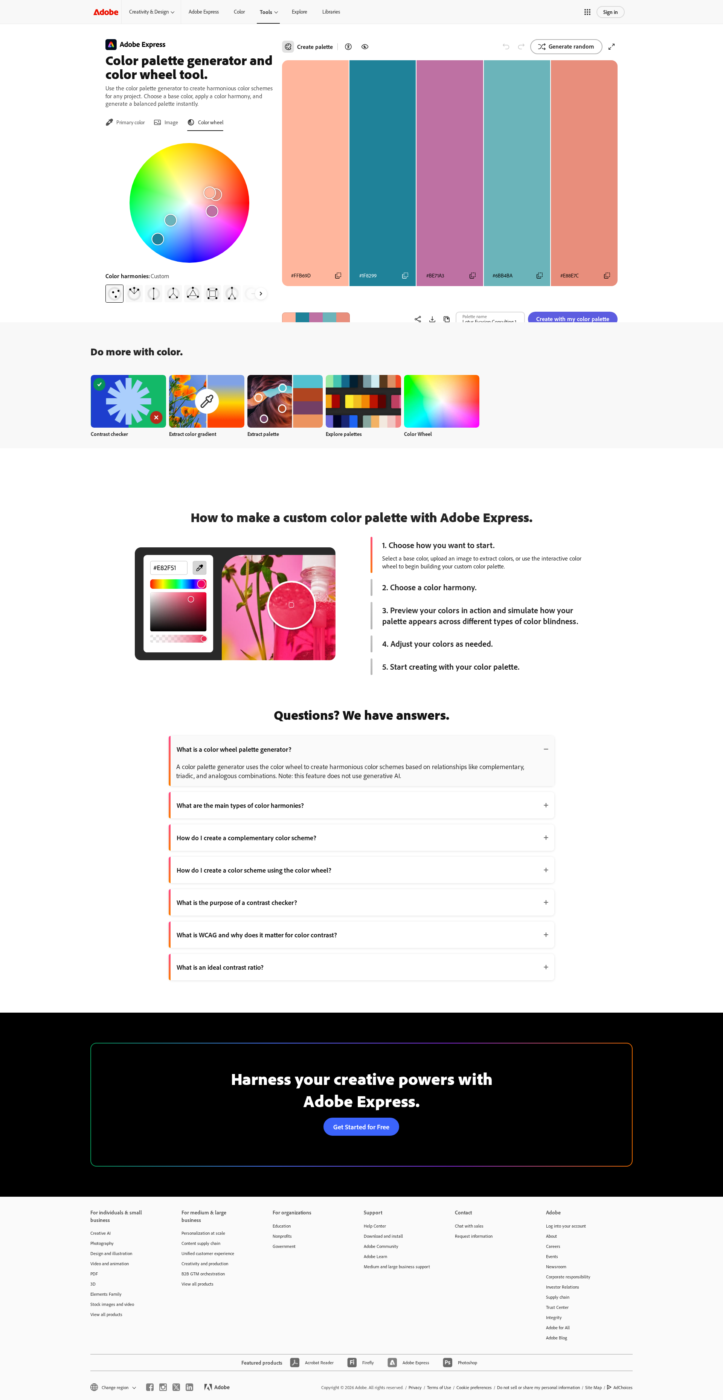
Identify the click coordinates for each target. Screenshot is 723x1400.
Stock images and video (112, 1304)
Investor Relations (562, 1287)
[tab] (125, 122)
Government (284, 1246)
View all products (106, 1314)
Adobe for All (558, 1327)
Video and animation (109, 1263)
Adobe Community (381, 1246)
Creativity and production (205, 1263)
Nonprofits (282, 1236)
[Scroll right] (261, 294)
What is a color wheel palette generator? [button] (234, 749)
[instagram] (163, 1387)
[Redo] (521, 47)
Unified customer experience (208, 1253)
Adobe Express (204, 11)
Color (239, 11)
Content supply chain (201, 1243)
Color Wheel (418, 434)
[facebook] (150, 1387)
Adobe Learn (375, 1256)
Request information (474, 1236)
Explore (299, 11)
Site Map (593, 1387)
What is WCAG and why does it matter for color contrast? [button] (257, 935)
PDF (94, 1274)
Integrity (554, 1317)
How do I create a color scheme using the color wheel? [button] (254, 870)
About (551, 1236)
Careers (553, 1246)
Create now (128, 401)
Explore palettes (344, 434)
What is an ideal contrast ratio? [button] (220, 967)
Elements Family (106, 1294)
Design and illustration (111, 1253)
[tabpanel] (189, 220)
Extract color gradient (192, 434)
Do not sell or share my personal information (538, 1387)
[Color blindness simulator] (365, 47)
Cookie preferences (474, 1387)
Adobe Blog (556, 1338)
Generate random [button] (571, 46)
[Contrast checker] (348, 47)
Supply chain (557, 1297)
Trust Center (557, 1307)
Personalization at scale (203, 1233)
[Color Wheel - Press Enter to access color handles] (189, 203)
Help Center (375, 1226)
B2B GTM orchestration (203, 1274)
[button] (587, 12)
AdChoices (623, 1387)
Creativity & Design (149, 11)
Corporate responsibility (568, 1277)
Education (282, 1226)
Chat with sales (469, 1226)
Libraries (331, 11)
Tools (266, 12)
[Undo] (506, 47)
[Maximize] (612, 47)
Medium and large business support (397, 1266)
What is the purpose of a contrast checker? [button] (237, 902)
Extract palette (263, 434)
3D (93, 1284)
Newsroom (556, 1266)
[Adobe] (105, 12)
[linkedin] (189, 1387)
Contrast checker (109, 434)
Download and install (383, 1236)
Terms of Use (439, 1387)
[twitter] (176, 1387)
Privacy (415, 1387)
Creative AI (100, 1233)
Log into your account (566, 1226)
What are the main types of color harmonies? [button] (240, 805)
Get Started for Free (361, 1127)
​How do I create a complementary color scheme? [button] (246, 837)
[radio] (114, 294)
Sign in (610, 12)
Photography (102, 1243)
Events (552, 1256)
